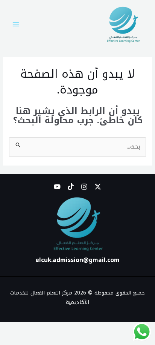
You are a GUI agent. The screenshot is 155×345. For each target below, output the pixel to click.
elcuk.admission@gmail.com (77, 260)
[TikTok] (70, 186)
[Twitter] (97, 186)
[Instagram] (84, 186)
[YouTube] (57, 186)
